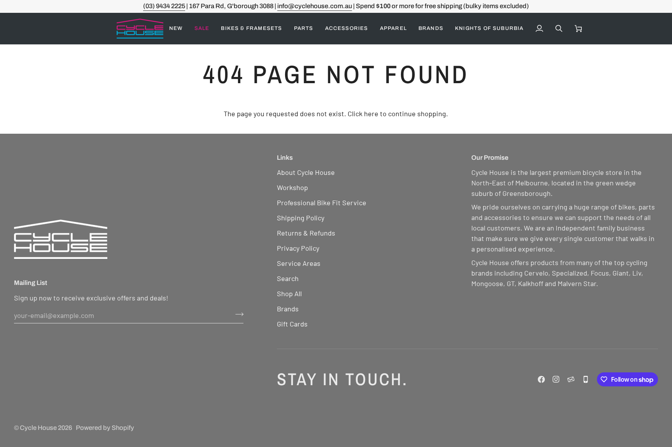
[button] (202, 28)
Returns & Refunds (306, 233)
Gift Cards (292, 324)
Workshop (292, 187)
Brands (288, 308)
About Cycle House (306, 172)
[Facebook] (541, 379)
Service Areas (298, 263)
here (371, 113)
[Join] (237, 314)
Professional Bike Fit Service (321, 202)
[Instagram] (556, 379)
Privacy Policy (298, 248)
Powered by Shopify (105, 427)
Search (288, 278)
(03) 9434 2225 (164, 6)
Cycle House (38, 427)
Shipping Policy (300, 217)
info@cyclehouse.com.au (314, 6)
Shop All (289, 293)
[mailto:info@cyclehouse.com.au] (570, 379)
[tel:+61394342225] (585, 379)
